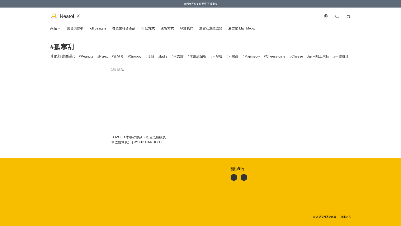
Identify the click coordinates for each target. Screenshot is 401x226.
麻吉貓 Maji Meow (241, 28)
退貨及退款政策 (210, 28)
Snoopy (135, 56)
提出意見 (346, 216)
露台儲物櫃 (75, 28)
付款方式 (148, 28)
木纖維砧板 (198, 56)
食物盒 (119, 56)
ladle (164, 56)
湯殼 (150, 56)
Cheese (297, 56)
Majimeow (252, 56)
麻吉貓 (179, 56)
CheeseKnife (275, 56)
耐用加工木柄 (319, 56)
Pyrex (103, 56)
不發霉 (217, 56)
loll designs (97, 28)
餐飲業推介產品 (124, 28)
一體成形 (342, 56)
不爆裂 (233, 56)
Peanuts (87, 56)
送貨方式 (167, 28)
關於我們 (186, 28)
